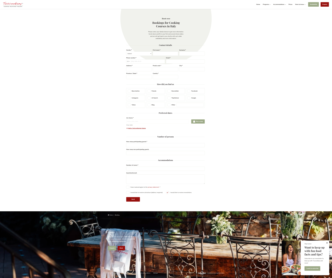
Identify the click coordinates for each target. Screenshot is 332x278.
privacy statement (153, 187)
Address (129, 66)
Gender (128, 50)
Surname (182, 50)
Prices (290, 4)
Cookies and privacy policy (129, 273)
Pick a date (199, 121)
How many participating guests (136, 142)
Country (155, 73)
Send (133, 199)
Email (168, 58)
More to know (299, 4)
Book (121, 248)
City (180, 66)
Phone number (130, 58)
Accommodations (279, 4)
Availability (313, 4)
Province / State (131, 73)
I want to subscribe (312, 268)
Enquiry (324, 4)
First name (156, 50)
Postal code (156, 66)
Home (258, 4)
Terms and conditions (145, 273)
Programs (266, 4)
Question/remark (131, 173)
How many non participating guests (137, 149)
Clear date (129, 125)
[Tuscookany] (13, 4)
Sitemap (155, 273)
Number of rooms (131, 165)
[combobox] (128, 61)
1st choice (129, 118)
